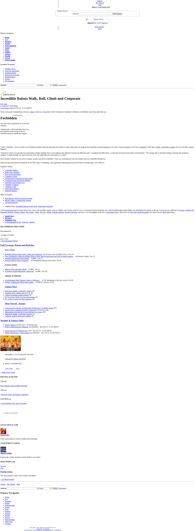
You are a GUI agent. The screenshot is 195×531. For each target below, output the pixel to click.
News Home (99, 27)
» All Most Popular (7, 479)
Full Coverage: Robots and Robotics (17, 245)
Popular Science (6, 472)
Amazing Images (58, 212)
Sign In (90, 23)
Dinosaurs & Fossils (12, 75)
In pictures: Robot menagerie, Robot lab (19, 271)
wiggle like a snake (168, 147)
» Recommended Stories (9, 241)
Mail (99, 5)
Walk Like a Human (12, 172)
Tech (6, 509)
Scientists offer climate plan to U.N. (17, 293)
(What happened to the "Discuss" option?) (20, 222)
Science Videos (19, 212)
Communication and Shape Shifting (17, 181)
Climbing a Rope (11, 176)
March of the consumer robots (16, 269)
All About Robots (11, 202)
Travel (7, 518)
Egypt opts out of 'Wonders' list (16, 331)
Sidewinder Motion (12, 189)
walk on (84, 147)
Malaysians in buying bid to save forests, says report (23, 312)
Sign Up (105, 23)
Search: (75, 14)
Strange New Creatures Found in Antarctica (20, 310)
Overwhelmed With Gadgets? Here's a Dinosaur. (22, 280)
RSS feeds (166, 212)
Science (7, 513)
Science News (11, 287)
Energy (7, 79)
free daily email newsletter (139, 212)
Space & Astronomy (12, 71)
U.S (6, 499)
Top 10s (42, 212)
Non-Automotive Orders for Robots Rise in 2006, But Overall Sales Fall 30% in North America (39, 256)
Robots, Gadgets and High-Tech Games (19, 282)
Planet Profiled (6, 453)
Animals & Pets (10, 73)
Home (7, 497)
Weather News (10, 69)
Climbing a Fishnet (12, 185)
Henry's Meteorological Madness (16, 327)
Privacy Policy (28, 530)
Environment (9, 81)
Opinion (8, 524)
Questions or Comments (43, 528)
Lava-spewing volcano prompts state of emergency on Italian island (29, 308)
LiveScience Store (112, 212)
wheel (191, 147)
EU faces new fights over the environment (20, 297)
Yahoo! (99, 1)
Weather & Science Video (12, 320)
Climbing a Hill (10, 187)
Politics (7, 511)
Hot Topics (30, 212)
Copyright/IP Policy (48, 530)
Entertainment (10, 505)
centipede (143, 147)
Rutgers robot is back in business (17, 260)
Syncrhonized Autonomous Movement (18, 178)
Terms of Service (37, 530)
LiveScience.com (6, 108)
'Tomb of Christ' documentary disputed (14, 395)
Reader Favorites (71, 212)
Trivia (37, 212)
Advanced (62, 85)
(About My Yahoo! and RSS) (15, 359)
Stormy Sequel (10, 325)
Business (8, 501)
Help (100, 29)
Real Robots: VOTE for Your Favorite (18, 198)
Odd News (9, 522)
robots (32, 112)
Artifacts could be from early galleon (18, 316)
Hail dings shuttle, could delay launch (18, 291)
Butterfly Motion (11, 191)
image (107, 147)
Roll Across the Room (13, 174)
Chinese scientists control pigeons (17, 295)
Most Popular (10, 520)
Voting (48, 212)
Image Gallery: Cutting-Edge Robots (18, 200)
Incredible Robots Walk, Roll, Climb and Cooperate (34, 206)
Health (7, 516)
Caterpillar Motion (11, 170)
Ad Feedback (57, 530)
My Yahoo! (100, 3)
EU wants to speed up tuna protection (18, 299)
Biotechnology (10, 77)
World (7, 503)
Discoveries (4, 435)
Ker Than (3, 104)
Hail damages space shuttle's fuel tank (13, 386)
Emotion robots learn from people (17, 258)
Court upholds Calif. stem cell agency (13, 403)
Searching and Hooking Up (15, 183)
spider (158, 147)
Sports (7, 507)
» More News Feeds (7, 372)
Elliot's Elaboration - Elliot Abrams (17, 333)
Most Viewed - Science (15, 303)
